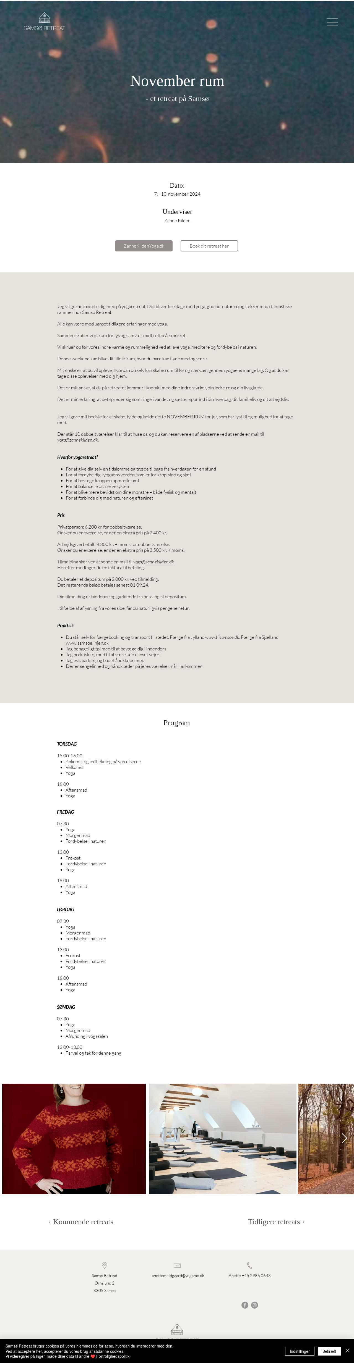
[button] (332, 22)
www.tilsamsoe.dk (222, 637)
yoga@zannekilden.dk (77, 440)
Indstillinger (300, 1351)
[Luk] (347, 1351)
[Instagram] (254, 1305)
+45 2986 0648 (256, 1275)
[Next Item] (344, 1138)
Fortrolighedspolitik (112, 1356)
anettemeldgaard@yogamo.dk (178, 1275)
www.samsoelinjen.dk (87, 643)
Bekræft (329, 1351)
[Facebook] (244, 1305)
